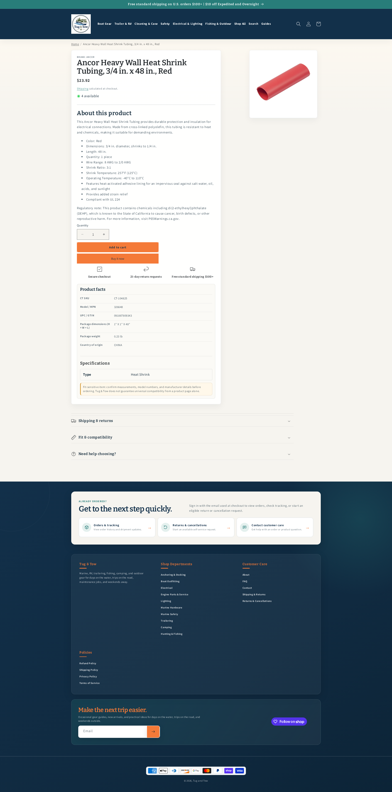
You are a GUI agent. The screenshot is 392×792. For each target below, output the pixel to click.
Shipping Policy (88, 669)
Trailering (167, 620)
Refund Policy (87, 663)
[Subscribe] (153, 732)
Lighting (166, 601)
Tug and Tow (200, 780)
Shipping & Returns (254, 594)
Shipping (82, 88)
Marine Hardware (171, 607)
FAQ (245, 581)
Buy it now (117, 259)
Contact (247, 587)
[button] (104, 24)
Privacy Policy (88, 676)
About (246, 574)
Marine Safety (169, 614)
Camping (166, 627)
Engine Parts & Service (174, 594)
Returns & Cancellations (257, 601)
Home (75, 44)
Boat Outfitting (170, 581)
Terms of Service (89, 683)
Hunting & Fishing (171, 633)
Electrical (166, 587)
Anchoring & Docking (173, 574)
